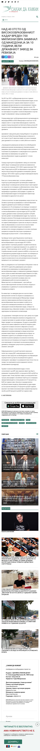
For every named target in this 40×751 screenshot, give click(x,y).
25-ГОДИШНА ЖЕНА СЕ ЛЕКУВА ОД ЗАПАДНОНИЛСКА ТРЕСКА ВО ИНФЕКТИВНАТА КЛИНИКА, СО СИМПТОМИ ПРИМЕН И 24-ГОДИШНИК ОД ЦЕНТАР (19, 621)
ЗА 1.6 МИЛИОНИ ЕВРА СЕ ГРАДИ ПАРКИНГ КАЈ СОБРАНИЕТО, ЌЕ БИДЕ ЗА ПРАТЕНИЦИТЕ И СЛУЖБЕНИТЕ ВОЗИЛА (20, 650)
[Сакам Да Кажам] (20, 13)
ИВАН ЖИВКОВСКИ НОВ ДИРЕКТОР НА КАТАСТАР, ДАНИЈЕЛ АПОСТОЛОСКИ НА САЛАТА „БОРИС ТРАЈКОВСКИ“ (19, 484)
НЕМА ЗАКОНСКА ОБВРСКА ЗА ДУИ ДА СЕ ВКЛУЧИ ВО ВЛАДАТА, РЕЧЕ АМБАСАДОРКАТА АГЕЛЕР (19, 450)
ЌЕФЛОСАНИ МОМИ (8, 531)
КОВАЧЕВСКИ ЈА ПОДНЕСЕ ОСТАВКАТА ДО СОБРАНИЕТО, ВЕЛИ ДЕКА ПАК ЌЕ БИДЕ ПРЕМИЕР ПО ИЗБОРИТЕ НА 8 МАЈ (20, 467)
